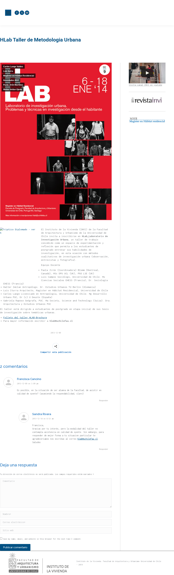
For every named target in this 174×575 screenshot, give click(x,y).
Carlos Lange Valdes (13, 66)
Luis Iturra (8, 71)
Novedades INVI (11, 80)
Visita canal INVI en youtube (145, 85)
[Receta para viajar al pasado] (147, 73)
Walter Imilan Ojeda (12, 89)
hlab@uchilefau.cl (87, 439)
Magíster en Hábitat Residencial (18, 76)
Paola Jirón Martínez (13, 85)
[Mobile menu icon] (8, 13)
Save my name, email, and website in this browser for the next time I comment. (42, 539)
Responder (103, 400)
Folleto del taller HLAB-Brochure (25, 317)
